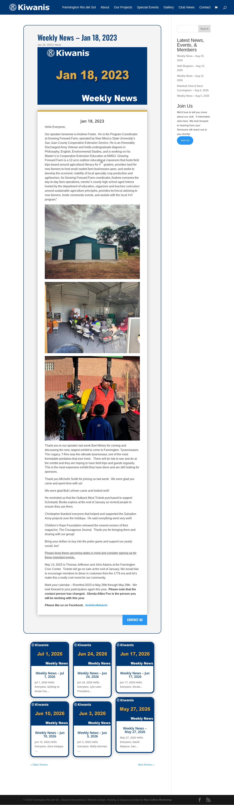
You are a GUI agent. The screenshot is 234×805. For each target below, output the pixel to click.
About (105, 7)
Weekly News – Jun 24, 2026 (92, 675)
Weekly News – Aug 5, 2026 (193, 95)
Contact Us (135, 620)
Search (204, 28)
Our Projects (123, 7)
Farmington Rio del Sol (79, 7)
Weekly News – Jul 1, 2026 (50, 675)
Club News (187, 7)
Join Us (185, 140)
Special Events (148, 7)
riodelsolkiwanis (96, 605)
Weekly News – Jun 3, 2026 (92, 734)
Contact (205, 7)
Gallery (168, 7)
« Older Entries (39, 764)
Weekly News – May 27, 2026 (135, 730)
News (58, 44)
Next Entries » (146, 764)
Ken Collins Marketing (157, 799)
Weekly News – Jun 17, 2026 (135, 675)
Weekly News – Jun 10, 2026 (50, 734)
